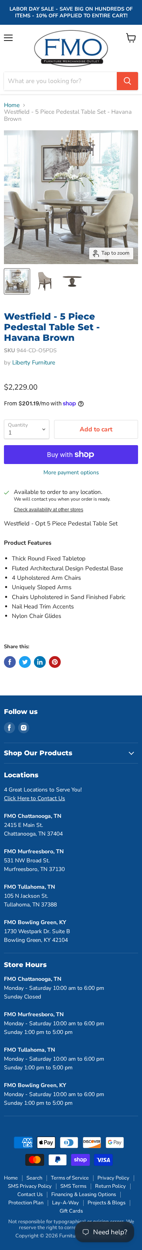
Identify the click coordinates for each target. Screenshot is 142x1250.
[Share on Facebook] (10, 662)
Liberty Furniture (33, 362)
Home (12, 105)
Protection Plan (25, 1202)
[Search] (127, 81)
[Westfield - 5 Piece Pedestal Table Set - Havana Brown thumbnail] (17, 281)
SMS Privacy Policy (30, 1186)
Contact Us (30, 1194)
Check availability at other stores (48, 509)
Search (34, 1178)
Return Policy (110, 1186)
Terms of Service (70, 1178)
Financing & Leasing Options (83, 1194)
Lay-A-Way (65, 1202)
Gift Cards (71, 1211)
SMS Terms (73, 1186)
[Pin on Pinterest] (55, 662)
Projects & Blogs (106, 1202)
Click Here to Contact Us (34, 798)
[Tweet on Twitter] (25, 662)
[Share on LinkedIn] (40, 662)
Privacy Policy (113, 1178)
